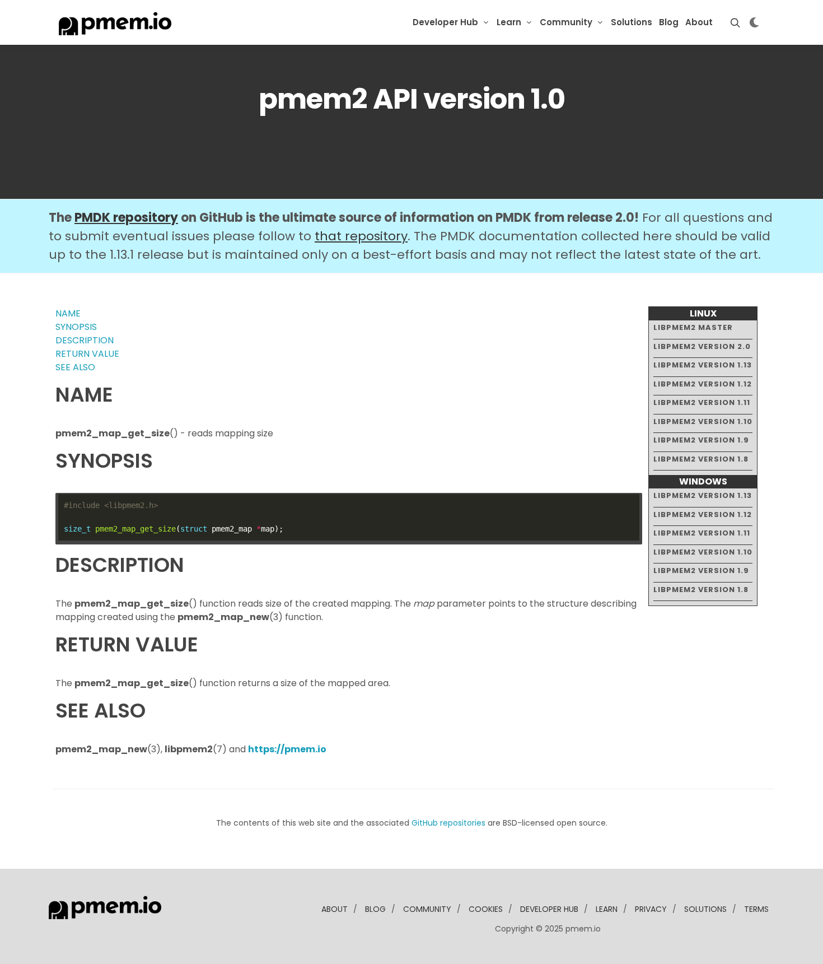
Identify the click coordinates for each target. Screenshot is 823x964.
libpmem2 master (693, 327)
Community (566, 22)
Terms (756, 909)
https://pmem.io (287, 749)
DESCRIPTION (84, 340)
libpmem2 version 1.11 (701, 402)
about (334, 909)
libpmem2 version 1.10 (702, 421)
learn (607, 909)
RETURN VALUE (87, 353)
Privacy (651, 909)
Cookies (486, 909)
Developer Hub (445, 22)
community (427, 909)
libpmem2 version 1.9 (701, 440)
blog (375, 909)
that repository (361, 236)
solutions (705, 909)
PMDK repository (126, 217)
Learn (509, 22)
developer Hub (549, 909)
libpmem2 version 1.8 (701, 459)
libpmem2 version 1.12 (702, 384)
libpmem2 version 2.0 (702, 346)
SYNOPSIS (76, 326)
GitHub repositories (448, 822)
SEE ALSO (75, 367)
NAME (68, 313)
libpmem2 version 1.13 (702, 365)
